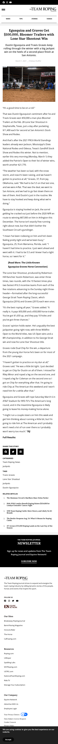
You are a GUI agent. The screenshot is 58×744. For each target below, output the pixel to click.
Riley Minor (8, 374)
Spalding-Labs (9, 662)
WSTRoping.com (10, 667)
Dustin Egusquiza (21, 113)
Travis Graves (9, 117)
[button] (6, 452)
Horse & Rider (9, 630)
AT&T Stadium (10, 400)
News (8, 19)
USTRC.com (8, 671)
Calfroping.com (10, 639)
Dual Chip (21, 348)
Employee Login (10, 708)
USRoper (7, 658)
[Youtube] (10, 2)
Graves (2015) (32, 301)
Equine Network (10, 699)
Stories (34, 19)
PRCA (31, 140)
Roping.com (9, 653)
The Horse (8, 634)
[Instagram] (7, 2)
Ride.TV (7, 680)
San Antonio (36, 130)
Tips (21, 19)
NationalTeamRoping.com (14, 676)
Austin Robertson (25, 277)
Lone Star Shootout (35, 122)
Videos (49, 19)
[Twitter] (13, 601)
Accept (8, 739)
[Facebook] (4, 2)
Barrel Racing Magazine (13, 625)
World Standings (42, 140)
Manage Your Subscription (14, 685)
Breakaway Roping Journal (14, 621)
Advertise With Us (11, 704)
